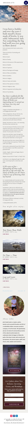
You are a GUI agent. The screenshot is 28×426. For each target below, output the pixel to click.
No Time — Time (10, 255)
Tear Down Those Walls (12, 230)
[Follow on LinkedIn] (17, 416)
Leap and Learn (9, 277)
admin (6, 14)
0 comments (7, 16)
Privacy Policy (18, 420)
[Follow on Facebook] (14, 416)
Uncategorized (20, 14)
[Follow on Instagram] (11, 416)
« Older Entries (6, 287)
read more (6, 234)
